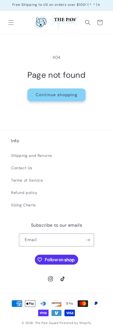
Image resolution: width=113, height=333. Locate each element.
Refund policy (24, 192)
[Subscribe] (88, 240)
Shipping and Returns (31, 155)
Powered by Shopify (75, 323)
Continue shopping (56, 95)
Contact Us (21, 167)
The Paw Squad (47, 323)
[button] (11, 22)
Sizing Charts (23, 204)
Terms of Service (27, 180)
